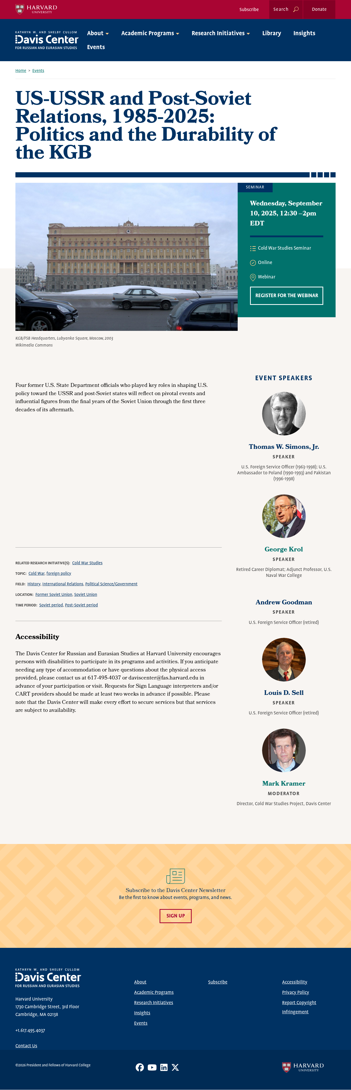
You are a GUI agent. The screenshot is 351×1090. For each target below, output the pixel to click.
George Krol (284, 550)
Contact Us (26, 1046)
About (140, 982)
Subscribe (249, 9)
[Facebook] (140, 1069)
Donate (319, 9)
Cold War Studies (87, 563)
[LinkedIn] (164, 1069)
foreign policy (59, 573)
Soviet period (51, 605)
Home (20, 71)
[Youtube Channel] (152, 1069)
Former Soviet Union (53, 595)
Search (281, 9)
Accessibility (294, 982)
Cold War (36, 573)
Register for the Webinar (286, 296)
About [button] (95, 33)
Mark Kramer (284, 784)
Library (271, 33)
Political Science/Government (111, 584)
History (33, 584)
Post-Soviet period (81, 605)
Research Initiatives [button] (218, 33)
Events (96, 47)
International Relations (62, 584)
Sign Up (176, 916)
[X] (175, 1069)
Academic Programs (154, 992)
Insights (304, 33)
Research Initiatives (153, 1002)
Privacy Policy (295, 992)
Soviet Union (85, 595)
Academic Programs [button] (147, 33)
